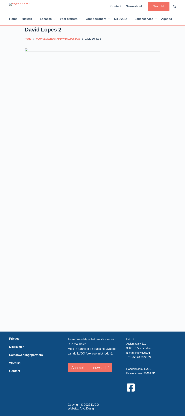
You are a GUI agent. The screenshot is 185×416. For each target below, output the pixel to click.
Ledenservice (144, 18)
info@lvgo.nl (142, 352)
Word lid (158, 6)
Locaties (46, 18)
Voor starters (69, 18)
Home (13, 18)
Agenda (166, 18)
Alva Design (87, 408)
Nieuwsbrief (134, 6)
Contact (115, 6)
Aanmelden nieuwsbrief (90, 368)
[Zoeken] (174, 6)
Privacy (14, 338)
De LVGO (120, 18)
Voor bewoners (95, 18)
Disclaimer (16, 346)
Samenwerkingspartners (26, 354)
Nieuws (27, 18)
